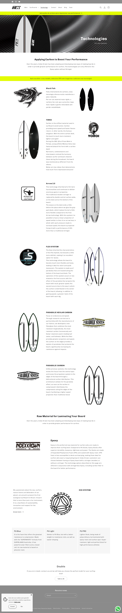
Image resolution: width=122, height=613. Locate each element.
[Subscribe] (75, 595)
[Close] (31, 595)
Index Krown (37, 608)
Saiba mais (17, 602)
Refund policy (56, 608)
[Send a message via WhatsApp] (118, 609)
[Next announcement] (109, 13)
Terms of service (75, 608)
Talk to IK (61, 579)
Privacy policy (66, 608)
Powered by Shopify (46, 608)
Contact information (87, 608)
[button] (34, 7)
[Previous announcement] (12, 13)
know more (17, 512)
